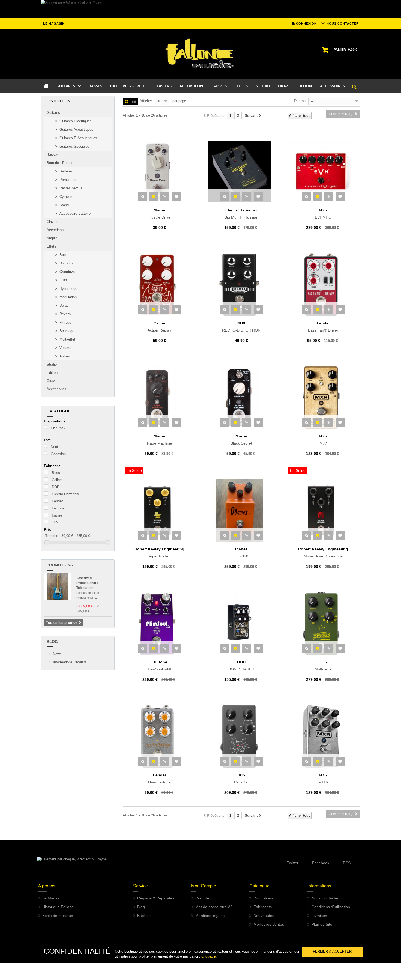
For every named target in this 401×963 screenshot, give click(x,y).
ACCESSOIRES (332, 85)
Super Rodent (159, 552)
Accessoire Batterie (74, 213)
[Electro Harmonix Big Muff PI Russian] (241, 172)
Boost (63, 255)
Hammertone (159, 778)
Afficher (146, 101)
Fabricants (262, 907)
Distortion (66, 263)
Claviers (53, 222)
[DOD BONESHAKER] (241, 623)
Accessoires (56, 389)
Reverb (64, 314)
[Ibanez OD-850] (241, 510)
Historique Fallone (58, 907)
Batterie (65, 171)
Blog (52, 641)
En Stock (58, 428)
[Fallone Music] (200, 54)
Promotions (60, 565)
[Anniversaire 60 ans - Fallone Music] (200, 9)
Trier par (300, 101)
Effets (51, 246)
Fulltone (58, 508)
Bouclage (66, 331)
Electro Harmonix (65, 494)
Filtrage (64, 322)
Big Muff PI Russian (241, 213)
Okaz (51, 381)
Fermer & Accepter (332, 951)
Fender (57, 501)
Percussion (67, 180)
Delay (63, 305)
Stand (63, 205)
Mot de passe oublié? (213, 907)
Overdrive (66, 272)
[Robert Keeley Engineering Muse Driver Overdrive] (323, 510)
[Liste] (134, 102)
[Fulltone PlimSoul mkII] (159, 623)
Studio (52, 364)
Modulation (67, 297)
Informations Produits (70, 662)
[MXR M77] (323, 397)
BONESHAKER (241, 665)
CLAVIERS (163, 85)
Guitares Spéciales (73, 146)
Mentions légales (210, 915)
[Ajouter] (153, 196)
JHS (55, 522)
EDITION (304, 85)
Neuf (54, 447)
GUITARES (65, 85)
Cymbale (65, 197)
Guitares (53, 113)
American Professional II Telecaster (87, 583)
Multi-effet (66, 339)
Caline (57, 480)
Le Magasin (52, 898)
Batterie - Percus (60, 163)
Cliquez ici (209, 956)
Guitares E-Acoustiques (77, 138)
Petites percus (70, 188)
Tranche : (52, 536)
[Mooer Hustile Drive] (159, 172)
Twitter (292, 863)
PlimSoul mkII (159, 665)
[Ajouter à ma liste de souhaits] (176, 196)
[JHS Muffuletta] (323, 623)
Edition (52, 373)
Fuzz (62, 280)
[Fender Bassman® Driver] (323, 285)
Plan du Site (322, 924)
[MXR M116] (323, 736)
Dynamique (67, 289)
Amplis (52, 238)
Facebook (320, 863)
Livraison (319, 915)
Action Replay (159, 326)
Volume (64, 348)
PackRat (241, 778)
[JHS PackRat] (241, 736)
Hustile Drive (159, 213)
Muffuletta (323, 665)
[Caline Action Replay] (159, 285)
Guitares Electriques (75, 121)
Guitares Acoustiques (75, 129)
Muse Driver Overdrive (323, 552)
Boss (56, 473)
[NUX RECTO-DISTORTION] (241, 285)
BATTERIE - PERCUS (128, 85)
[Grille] (126, 102)
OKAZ (283, 85)
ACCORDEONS (192, 85)
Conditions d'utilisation (331, 907)
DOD (55, 487)
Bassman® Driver (323, 326)
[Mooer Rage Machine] (159, 397)
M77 (323, 439)
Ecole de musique (57, 915)
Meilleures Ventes (268, 924)
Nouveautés (263, 915)
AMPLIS (220, 85)
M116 (323, 778)
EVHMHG (323, 213)
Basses (53, 155)
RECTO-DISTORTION (241, 326)
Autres (64, 356)
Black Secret (241, 439)
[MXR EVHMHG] (323, 172)
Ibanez (57, 515)
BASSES (95, 85)
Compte (202, 898)
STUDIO (263, 85)
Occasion (58, 454)
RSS (347, 863)
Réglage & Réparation (156, 898)
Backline (144, 915)
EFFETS (241, 85)
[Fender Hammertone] (159, 736)
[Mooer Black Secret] (241, 397)
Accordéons (56, 230)
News (57, 654)
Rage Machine (159, 439)
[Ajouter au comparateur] (164, 196)
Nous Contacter (325, 898)
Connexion (306, 23)
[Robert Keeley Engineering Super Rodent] (159, 510)
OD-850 (241, 552)
